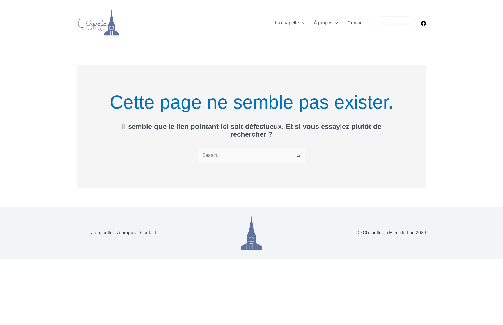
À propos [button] (323, 22)
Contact (356, 22)
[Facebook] (423, 23)
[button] (302, 23)
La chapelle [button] (287, 22)
